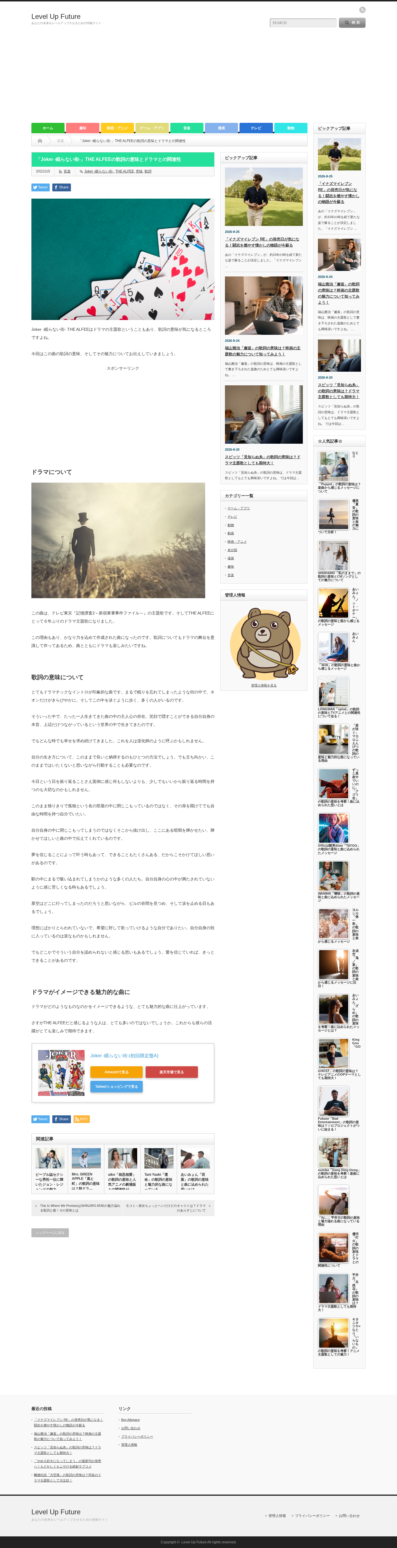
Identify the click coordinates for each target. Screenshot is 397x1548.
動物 (290, 128)
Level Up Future (56, 16)
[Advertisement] (198, 79)
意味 (139, 171)
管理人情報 (129, 1444)
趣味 (82, 128)
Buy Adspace (130, 1419)
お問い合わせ (130, 1428)
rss (362, 10)
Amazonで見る (117, 1072)
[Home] (39, 141)
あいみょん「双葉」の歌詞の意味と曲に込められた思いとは (195, 1182)
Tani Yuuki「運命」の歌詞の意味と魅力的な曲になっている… (158, 1182)
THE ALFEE (124, 171)
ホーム (48, 128)
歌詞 (147, 171)
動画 (231, 533)
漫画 (221, 128)
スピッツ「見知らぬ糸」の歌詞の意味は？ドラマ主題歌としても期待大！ (339, 391)
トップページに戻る (50, 1232)
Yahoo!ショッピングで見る (116, 1087)
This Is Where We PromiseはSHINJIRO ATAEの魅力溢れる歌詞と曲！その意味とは (80, 1208)
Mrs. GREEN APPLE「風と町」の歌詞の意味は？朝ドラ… (86, 1181)
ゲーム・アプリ (152, 128)
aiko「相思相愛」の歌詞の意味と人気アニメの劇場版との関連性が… (122, 1182)
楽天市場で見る (172, 1072)
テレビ (256, 128)
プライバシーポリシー (137, 1436)
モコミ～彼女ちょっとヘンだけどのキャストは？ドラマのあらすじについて (166, 1208)
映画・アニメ (117, 128)
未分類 (232, 550)
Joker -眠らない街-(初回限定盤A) (124, 1055)
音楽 (186, 128)
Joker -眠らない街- (99, 171)
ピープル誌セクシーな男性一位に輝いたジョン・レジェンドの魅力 (49, 1182)
